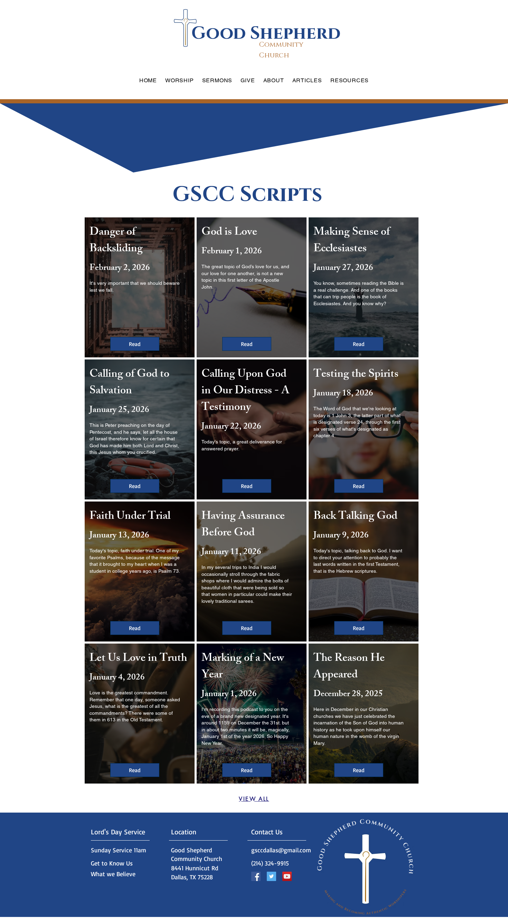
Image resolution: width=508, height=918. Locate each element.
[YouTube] (287, 876)
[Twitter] (271, 876)
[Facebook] (256, 876)
